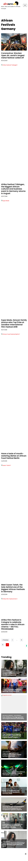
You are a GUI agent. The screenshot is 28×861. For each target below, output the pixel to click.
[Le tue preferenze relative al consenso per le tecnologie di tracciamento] (26, 645)
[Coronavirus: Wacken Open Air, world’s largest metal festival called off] (14, 42)
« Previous (5, 640)
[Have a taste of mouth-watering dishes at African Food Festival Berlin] (14, 392)
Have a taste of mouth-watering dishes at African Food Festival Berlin (13, 455)
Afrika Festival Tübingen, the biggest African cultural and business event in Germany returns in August (13, 189)
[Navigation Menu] (25, 5)
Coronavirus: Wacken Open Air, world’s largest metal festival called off (12, 55)
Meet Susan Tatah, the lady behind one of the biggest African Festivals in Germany (13, 588)
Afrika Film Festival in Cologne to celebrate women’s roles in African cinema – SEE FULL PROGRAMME (12, 624)
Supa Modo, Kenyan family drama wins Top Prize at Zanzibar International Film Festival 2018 (14, 323)
